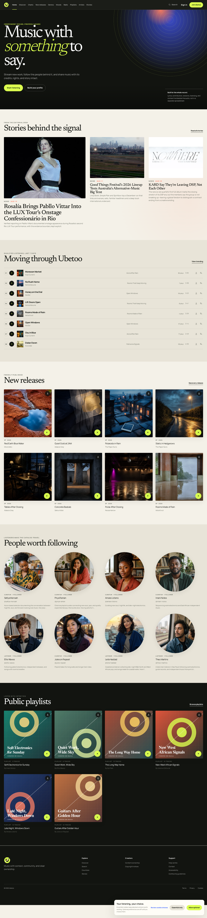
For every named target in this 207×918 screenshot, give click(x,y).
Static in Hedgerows (165, 443)
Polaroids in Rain (113, 443)
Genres (51, 5)
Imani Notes (161, 597)
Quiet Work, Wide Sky (65, 764)
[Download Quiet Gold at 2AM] (98, 393)
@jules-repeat (60, 663)
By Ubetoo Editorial (163, 768)
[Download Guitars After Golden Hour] (98, 778)
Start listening (13, 87)
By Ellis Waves (60, 768)
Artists (81, 5)
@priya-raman (60, 601)
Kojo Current (30, 274)
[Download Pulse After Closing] (148, 456)
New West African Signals (167, 764)
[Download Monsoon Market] (196, 273)
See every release (196, 383)
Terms (184, 888)
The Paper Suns (111, 447)
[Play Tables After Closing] (47, 496)
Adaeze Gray (59, 447)
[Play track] (11, 273)
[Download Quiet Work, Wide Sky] (98, 714)
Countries (85, 870)
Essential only (177, 907)
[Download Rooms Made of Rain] (196, 314)
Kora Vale (28, 346)
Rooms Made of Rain (35, 312)
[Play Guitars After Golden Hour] (97, 817)
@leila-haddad (110, 663)
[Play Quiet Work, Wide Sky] (97, 754)
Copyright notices (132, 866)
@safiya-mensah (10, 601)
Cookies (200, 888)
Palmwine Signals (133, 344)
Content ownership (132, 863)
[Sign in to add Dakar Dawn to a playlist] (201, 344)
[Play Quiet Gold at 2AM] (97, 432)
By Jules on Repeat (62, 832)
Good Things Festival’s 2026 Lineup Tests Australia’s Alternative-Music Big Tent (116, 188)
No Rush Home (32, 281)
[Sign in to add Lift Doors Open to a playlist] (201, 303)
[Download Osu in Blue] (196, 334)
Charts (30, 5)
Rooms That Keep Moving (136, 283)
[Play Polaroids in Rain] (148, 432)
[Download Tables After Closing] (47, 456)
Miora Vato (8, 447)
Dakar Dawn (31, 342)
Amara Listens (112, 597)
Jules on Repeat (62, 659)
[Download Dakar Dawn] (196, 344)
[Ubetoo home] (6, 4)
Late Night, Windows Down (17, 828)
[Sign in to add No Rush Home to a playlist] (201, 283)
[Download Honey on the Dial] (196, 293)
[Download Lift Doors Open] (196, 303)
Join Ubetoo (196, 5)
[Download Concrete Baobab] (98, 456)
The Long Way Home (114, 764)
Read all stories (197, 130)
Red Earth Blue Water (14, 443)
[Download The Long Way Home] (148, 714)
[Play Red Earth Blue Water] (47, 432)
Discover (22, 5)
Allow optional (194, 907)
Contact (172, 866)
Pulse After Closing (114, 506)
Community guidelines (177, 874)
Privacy (192, 888)
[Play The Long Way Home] (148, 754)
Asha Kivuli (29, 315)
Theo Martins (162, 659)
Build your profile (35, 87)
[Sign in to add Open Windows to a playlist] (201, 324)
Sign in (184, 5)
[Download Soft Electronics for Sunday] (47, 714)
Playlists (73, 5)
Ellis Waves (9, 659)
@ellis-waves (9, 663)
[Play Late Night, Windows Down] (47, 817)
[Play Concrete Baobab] (97, 496)
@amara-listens (111, 601)
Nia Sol (27, 295)
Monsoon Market (33, 271)
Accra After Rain (132, 273)
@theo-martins (161, 663)
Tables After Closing (13, 506)
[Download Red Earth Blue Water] (47, 393)
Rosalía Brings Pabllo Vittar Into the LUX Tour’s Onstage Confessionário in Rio (42, 213)
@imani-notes (161, 601)
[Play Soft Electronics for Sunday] (47, 754)
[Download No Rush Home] (196, 283)
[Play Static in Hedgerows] (198, 432)
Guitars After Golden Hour (67, 828)
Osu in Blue (30, 332)
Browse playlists (196, 704)
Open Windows (132, 293)
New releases (41, 5)
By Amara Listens (10, 832)
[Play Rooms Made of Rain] (198, 496)
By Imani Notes (9, 768)
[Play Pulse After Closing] (148, 496)
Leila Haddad (111, 659)
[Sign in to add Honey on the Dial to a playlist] (201, 293)
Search (84, 866)
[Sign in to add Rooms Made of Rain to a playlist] (201, 314)
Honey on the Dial (33, 292)
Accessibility (173, 870)
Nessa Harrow (110, 510)
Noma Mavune (30, 285)
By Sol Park (109, 768)
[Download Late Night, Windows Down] (47, 778)
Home (14, 5)
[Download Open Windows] (196, 324)
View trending (197, 261)
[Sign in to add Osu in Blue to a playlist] (201, 334)
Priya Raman (60, 597)
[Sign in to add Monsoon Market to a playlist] (201, 273)
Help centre (173, 863)
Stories (89, 5)
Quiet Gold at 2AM (63, 443)
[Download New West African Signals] (199, 714)
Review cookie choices (159, 907)
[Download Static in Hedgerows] (199, 393)
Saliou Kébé (59, 510)
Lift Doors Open (32, 302)
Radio (66, 5)
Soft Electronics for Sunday (17, 764)
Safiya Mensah (11, 597)
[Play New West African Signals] (198, 754)
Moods (58, 5)
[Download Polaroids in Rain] (148, 393)
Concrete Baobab (63, 506)
